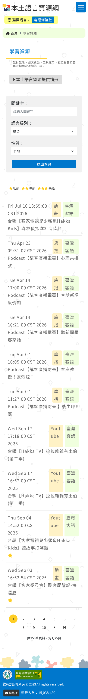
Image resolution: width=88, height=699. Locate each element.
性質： (17, 143)
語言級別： (21, 123)
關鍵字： (19, 103)
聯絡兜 (13, 693)
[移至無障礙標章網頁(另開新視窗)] (29, 674)
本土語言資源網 (35, 7)
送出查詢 (44, 164)
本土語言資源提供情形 (37, 79)
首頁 (14, 33)
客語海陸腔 (43, 19)
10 (44, 627)
